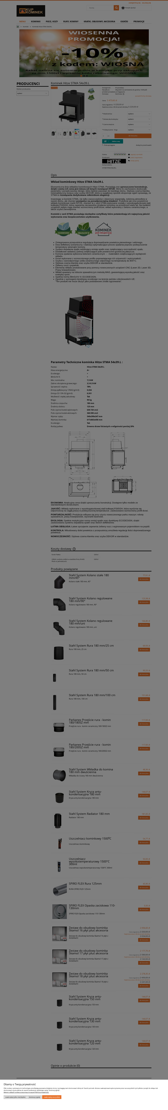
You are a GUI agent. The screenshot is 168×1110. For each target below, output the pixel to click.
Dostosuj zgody (34, 1097)
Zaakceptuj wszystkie (52, 1097)
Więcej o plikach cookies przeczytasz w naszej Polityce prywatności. (26, 1092)
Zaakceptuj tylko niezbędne (15, 1097)
